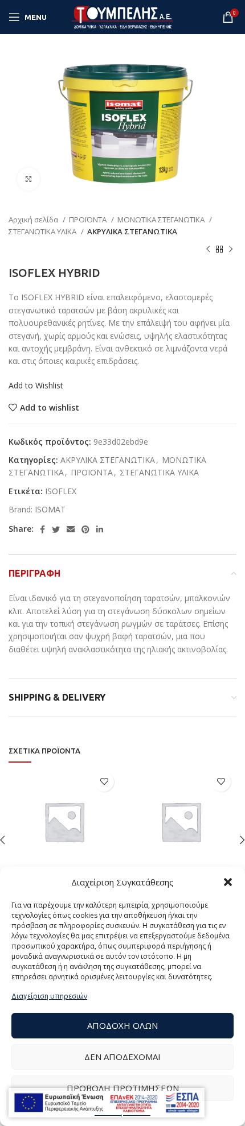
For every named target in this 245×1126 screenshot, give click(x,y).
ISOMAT (50, 509)
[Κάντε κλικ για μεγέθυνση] (28, 179)
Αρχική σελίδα (34, 219)
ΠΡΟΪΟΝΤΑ (88, 219)
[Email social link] (70, 529)
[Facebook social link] (42, 529)
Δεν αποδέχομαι (122, 1056)
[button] (228, 882)
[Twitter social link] (55, 529)
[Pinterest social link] (85, 529)
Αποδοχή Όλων (122, 1025)
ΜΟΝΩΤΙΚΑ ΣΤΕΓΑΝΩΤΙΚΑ (161, 219)
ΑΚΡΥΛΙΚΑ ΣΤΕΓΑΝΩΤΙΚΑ (132, 231)
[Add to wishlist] (104, 782)
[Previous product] (208, 249)
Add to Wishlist (36, 385)
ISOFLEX (60, 491)
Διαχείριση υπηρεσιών (49, 996)
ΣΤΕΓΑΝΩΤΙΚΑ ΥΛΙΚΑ (43, 231)
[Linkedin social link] (100, 529)
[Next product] (230, 249)
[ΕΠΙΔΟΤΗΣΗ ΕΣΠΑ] (106, 1103)
